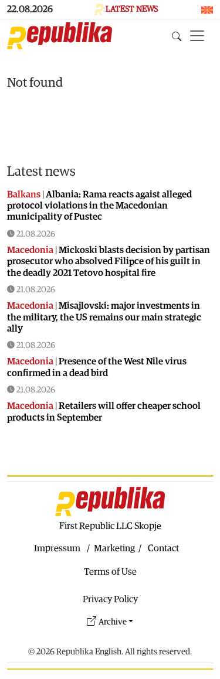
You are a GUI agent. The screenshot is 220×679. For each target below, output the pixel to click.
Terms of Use (110, 571)
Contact (163, 548)
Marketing (114, 548)
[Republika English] (59, 35)
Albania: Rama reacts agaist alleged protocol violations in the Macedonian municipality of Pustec (99, 205)
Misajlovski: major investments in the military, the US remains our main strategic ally (104, 317)
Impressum (57, 548)
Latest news (41, 171)
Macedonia (30, 250)
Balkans (23, 194)
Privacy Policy (110, 599)
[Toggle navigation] (197, 36)
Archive (113, 621)
